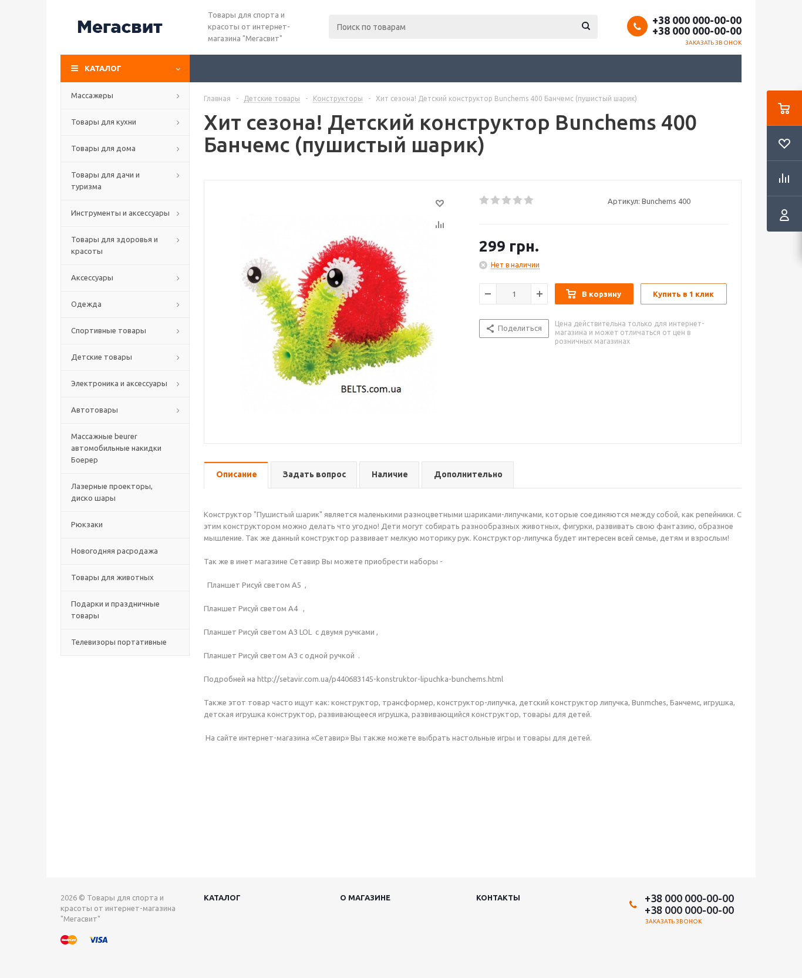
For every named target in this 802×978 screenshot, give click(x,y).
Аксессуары (92, 277)
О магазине (365, 897)
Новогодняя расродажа (114, 551)
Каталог (103, 68)
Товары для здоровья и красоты (114, 245)
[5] (529, 200)
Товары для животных (112, 577)
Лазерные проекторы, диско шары (112, 492)
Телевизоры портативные (119, 642)
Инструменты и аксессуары (120, 213)
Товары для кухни (103, 122)
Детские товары (101, 357)
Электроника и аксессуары (119, 383)
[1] (484, 200)
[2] (495, 200)
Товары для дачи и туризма (105, 180)
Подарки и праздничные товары (115, 609)
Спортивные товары (108, 330)
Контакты (498, 897)
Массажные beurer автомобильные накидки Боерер (116, 448)
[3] (507, 200)
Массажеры (92, 95)
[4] (518, 200)
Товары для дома (103, 148)
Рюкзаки (87, 524)
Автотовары (94, 410)
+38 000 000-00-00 (697, 20)
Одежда (86, 304)
